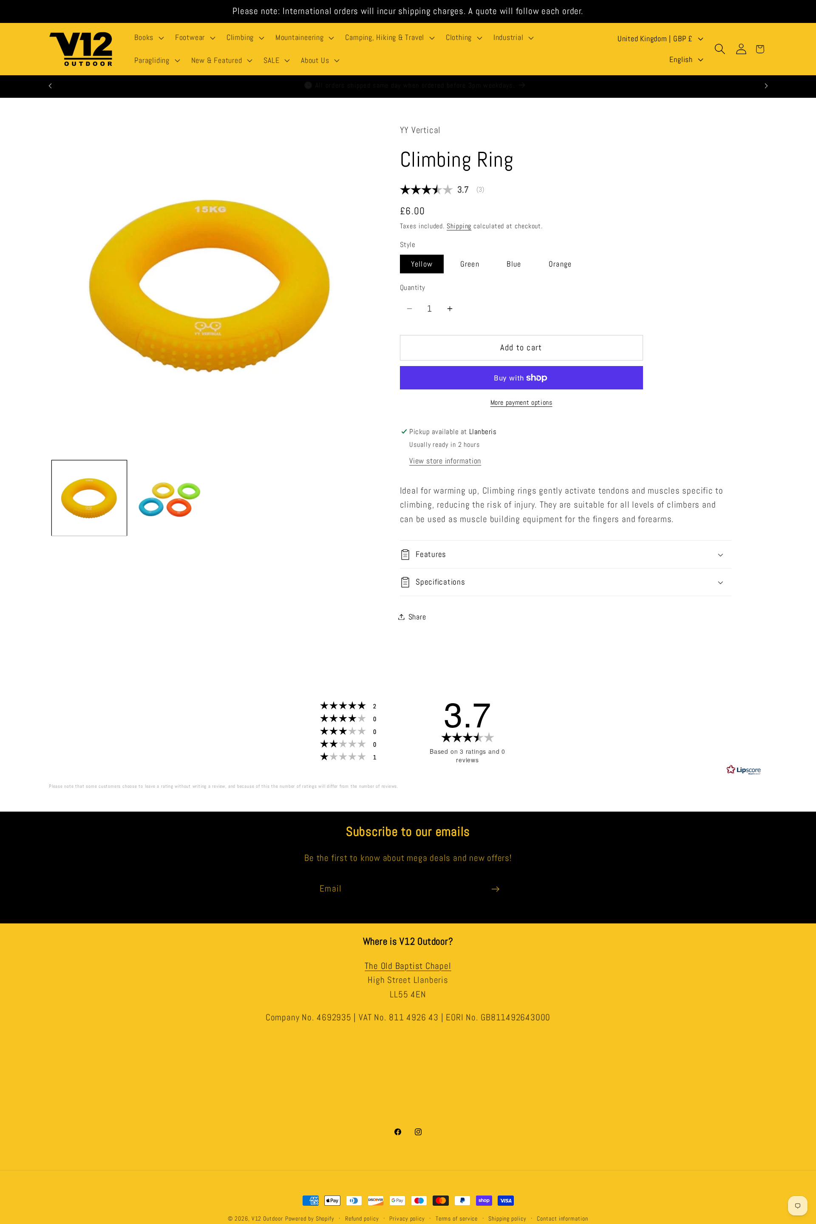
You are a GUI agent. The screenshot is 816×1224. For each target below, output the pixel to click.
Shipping (459, 226)
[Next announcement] (766, 85)
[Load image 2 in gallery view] (169, 497)
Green (470, 264)
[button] (148, 37)
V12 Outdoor (267, 1218)
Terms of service (457, 1218)
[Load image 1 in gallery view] (89, 497)
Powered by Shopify (309, 1218)
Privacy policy (407, 1218)
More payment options (521, 402)
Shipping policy (507, 1218)
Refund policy (362, 1218)
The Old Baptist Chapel (408, 965)
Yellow (422, 264)
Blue (514, 264)
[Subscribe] (495, 889)
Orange (560, 264)
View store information (445, 461)
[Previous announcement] (50, 85)
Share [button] (417, 617)
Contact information (562, 1218)
